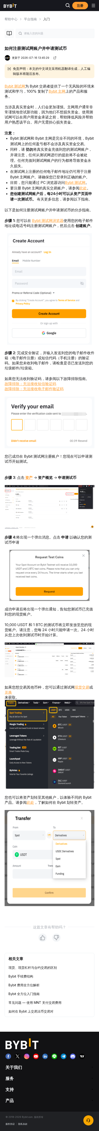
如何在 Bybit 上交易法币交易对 (31, 1011)
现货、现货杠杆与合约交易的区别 (33, 967)
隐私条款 (22, 1123)
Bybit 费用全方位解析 (24, 985)
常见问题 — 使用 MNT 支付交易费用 (35, 1002)
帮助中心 (11, 19)
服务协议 (10, 1123)
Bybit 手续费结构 (21, 976)
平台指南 (30, 19)
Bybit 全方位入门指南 (24, 994)
